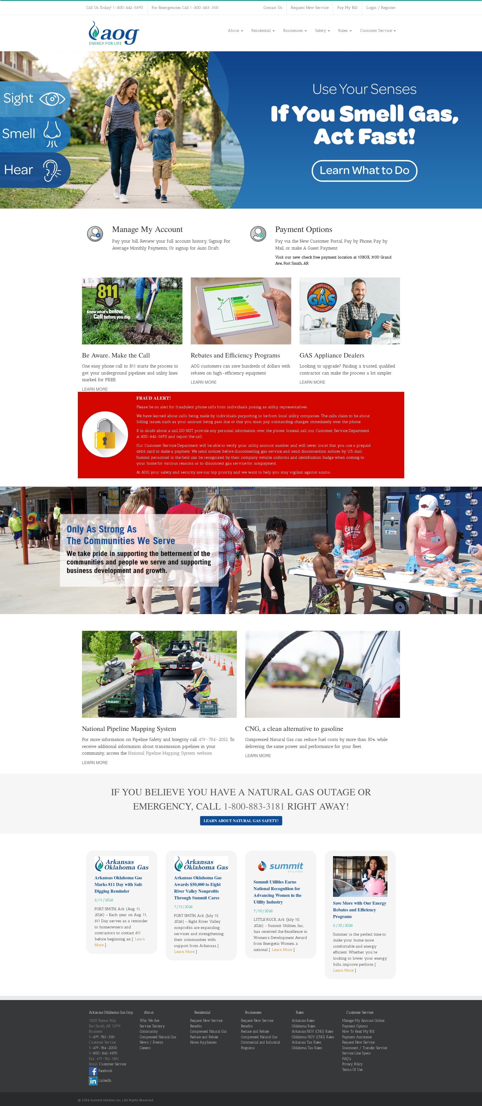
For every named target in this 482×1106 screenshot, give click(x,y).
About (234, 30)
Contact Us (272, 7)
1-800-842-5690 (103, 1053)
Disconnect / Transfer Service (364, 1048)
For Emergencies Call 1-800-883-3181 (185, 7)
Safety (321, 30)
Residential (262, 30)
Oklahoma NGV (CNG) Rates (313, 1037)
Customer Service (376, 30)
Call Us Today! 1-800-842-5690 (114, 7)
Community (149, 1031)
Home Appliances (203, 1042)
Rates (343, 30)
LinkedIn (104, 1080)
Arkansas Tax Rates (306, 1042)
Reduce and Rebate (204, 1037)
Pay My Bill (347, 7)
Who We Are (149, 1020)
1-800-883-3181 (254, 806)
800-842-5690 (154, 436)
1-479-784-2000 (103, 1048)
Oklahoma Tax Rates (307, 1048)
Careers (145, 1048)
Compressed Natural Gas (158, 1037)
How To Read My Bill (358, 1031)
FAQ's (346, 1059)
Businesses (293, 30)
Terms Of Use (352, 1070)
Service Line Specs (356, 1053)
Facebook (104, 1071)
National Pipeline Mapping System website (170, 753)
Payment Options (355, 1026)
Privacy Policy (352, 1064)
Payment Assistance (357, 1037)
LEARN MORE (95, 389)
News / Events (151, 1042)
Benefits (196, 1026)
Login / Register (381, 7)
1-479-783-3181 (102, 1037)
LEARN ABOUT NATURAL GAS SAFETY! (241, 821)
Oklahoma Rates (303, 1026)
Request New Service (310, 7)
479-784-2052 (213, 739)
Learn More (184, 951)
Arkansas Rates (303, 1020)
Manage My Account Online (363, 1020)
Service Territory (152, 1026)
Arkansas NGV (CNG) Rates (312, 1031)
